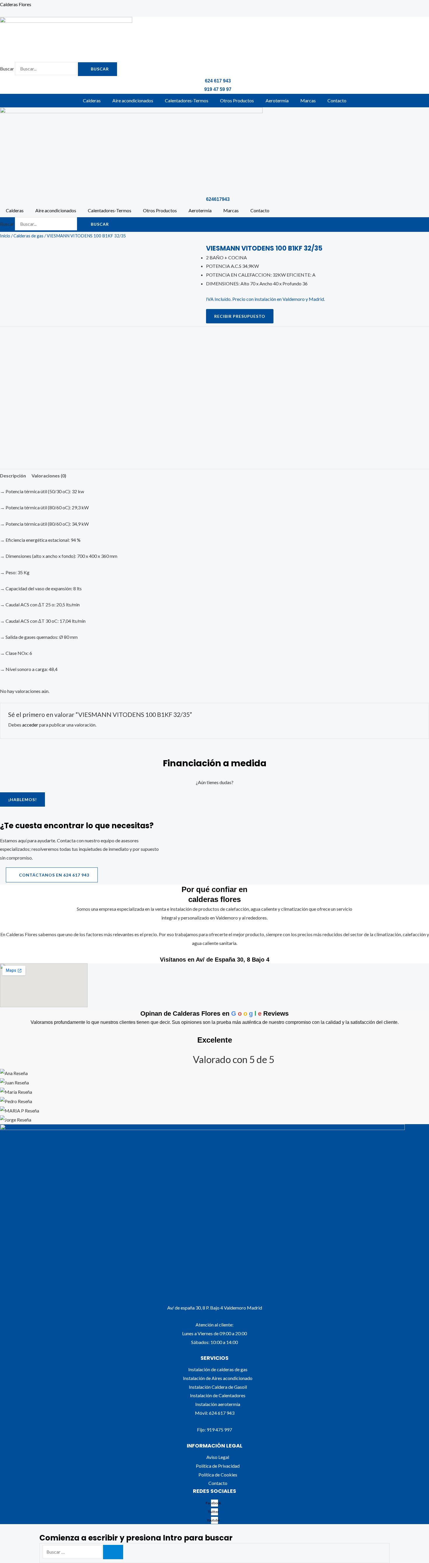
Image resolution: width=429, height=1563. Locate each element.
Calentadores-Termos (186, 100)
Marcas (308, 100)
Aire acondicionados (132, 100)
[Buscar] (113, 1552)
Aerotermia (277, 100)
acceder (30, 724)
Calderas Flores (15, 4)
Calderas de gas (28, 235)
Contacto (336, 100)
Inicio (5, 235)
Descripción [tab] (13, 475)
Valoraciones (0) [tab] (49, 475)
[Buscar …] (73, 1552)
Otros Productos (237, 100)
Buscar (7, 68)
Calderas (92, 100)
